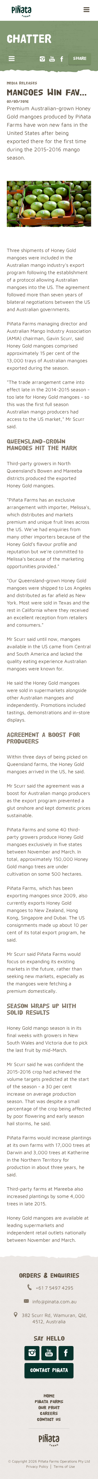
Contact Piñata (49, 1370)
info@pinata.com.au (54, 1301)
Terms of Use (64, 1466)
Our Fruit (49, 1408)
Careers (49, 1413)
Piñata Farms (49, 1402)
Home (49, 1396)
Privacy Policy (37, 1466)
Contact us (49, 1419)
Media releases (22, 83)
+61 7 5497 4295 (54, 1288)
